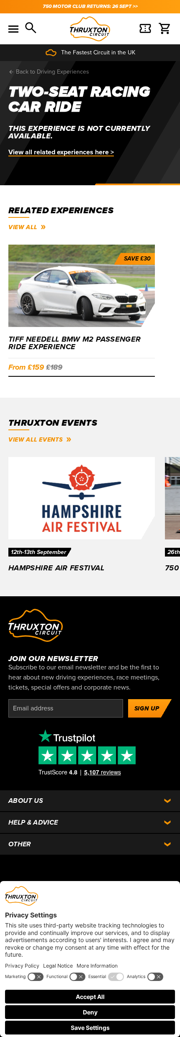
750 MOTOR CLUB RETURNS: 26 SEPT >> (90, 6)
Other (19, 844)
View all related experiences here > (61, 152)
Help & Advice (33, 822)
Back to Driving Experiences (51, 71)
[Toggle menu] (13, 29)
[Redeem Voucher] (145, 29)
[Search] (31, 29)
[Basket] (165, 29)
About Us (26, 801)
